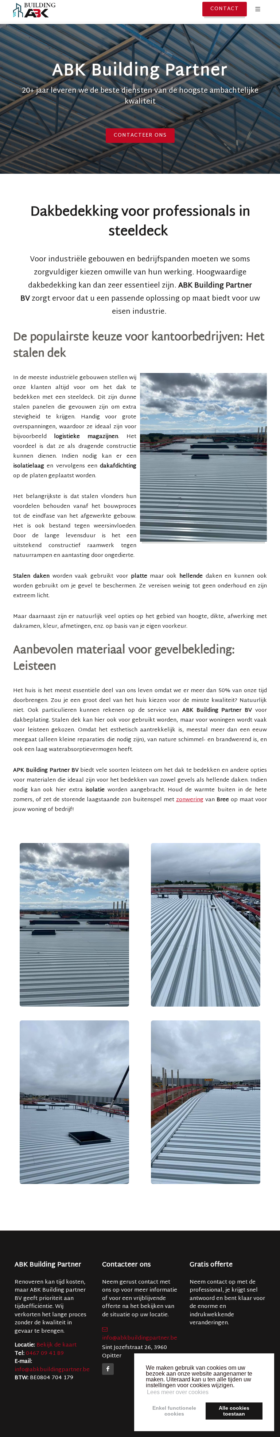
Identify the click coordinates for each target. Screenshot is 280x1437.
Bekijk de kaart (56, 1345)
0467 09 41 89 (45, 1353)
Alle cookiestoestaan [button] (234, 1411)
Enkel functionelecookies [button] (174, 1411)
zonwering (189, 800)
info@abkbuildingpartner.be (52, 1370)
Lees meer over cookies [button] (178, 1392)
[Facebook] (108, 1369)
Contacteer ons (140, 135)
